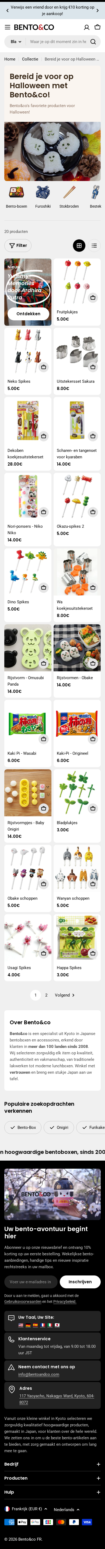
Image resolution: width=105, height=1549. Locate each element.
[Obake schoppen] (27, 868)
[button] (7, 10)
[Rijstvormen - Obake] (77, 647)
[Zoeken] (93, 41)
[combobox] (52, 41)
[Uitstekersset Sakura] (77, 351)
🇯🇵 (57, 1325)
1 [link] (35, 995)
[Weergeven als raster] (79, 245)
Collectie (30, 59)
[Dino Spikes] (27, 572)
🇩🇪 (28, 1325)
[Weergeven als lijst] (94, 245)
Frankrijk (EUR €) (27, 1509)
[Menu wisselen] (7, 27)
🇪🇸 (35, 1325)
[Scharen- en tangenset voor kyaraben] (77, 420)
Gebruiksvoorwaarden (22, 1301)
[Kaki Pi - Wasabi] (27, 723)
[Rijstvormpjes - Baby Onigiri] (27, 792)
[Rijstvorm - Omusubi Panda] (27, 647)
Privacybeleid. (64, 1301)
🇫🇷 (42, 1325)
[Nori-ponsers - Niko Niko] (27, 496)
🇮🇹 (49, 1325)
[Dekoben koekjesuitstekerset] (27, 420)
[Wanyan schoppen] (77, 868)
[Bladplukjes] (77, 792)
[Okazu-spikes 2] (77, 496)
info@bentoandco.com (38, 1374)
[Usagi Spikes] (27, 937)
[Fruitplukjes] (77, 282)
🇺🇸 (20, 1325)
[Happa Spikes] (77, 937)
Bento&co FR (29, 1539)
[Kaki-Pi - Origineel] (77, 723)
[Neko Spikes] (27, 351)
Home (9, 59)
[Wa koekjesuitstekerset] (77, 572)
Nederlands (64, 1509)
